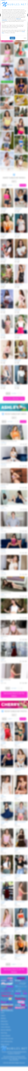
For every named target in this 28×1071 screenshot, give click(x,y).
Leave (25, 38)
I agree (12, 38)
